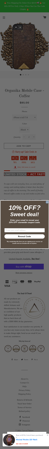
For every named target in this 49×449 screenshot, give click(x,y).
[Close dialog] (47, 202)
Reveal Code (24, 236)
